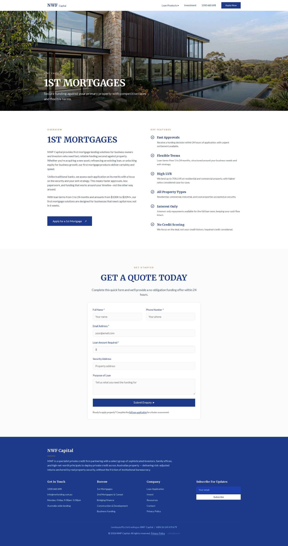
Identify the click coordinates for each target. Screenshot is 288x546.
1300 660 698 (209, 5)
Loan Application (155, 489)
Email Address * (101, 326)
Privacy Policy (154, 511)
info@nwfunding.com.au (59, 494)
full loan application (138, 412)
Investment (190, 5)
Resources (152, 500)
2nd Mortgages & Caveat (110, 494)
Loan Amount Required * (106, 342)
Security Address (102, 359)
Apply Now (231, 5)
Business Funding (106, 511)
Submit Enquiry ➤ (144, 402)
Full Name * (99, 309)
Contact (151, 505)
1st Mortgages (104, 489)
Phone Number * (155, 309)
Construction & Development (112, 505)
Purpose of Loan (102, 375)
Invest (150, 494)
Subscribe (218, 497)
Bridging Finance (105, 500)
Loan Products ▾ (170, 5)
